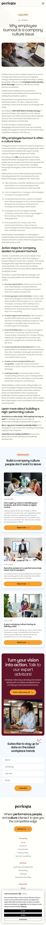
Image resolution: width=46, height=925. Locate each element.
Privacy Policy (23, 852)
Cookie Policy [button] (23, 904)
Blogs (23, 888)
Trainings (23, 874)
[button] (43, 3)
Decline (23, 915)
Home (23, 842)
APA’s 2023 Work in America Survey (26, 111)
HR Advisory (23, 870)
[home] (9, 3)
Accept (23, 911)
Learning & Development (23, 867)
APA (16, 157)
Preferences (23, 919)
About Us (23, 846)
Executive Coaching (23, 877)
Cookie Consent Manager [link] (10, 893)
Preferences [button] (24, 906)
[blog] (23, 484)
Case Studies (23, 849)
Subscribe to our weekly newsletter (15, 434)
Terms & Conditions (23, 856)
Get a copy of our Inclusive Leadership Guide (19, 425)
